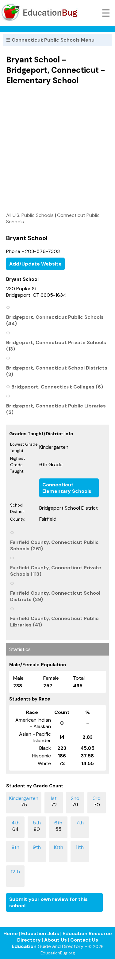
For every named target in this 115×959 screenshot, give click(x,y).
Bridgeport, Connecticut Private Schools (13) (56, 345)
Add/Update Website (35, 264)
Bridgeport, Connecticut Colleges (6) (57, 387)
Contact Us (84, 940)
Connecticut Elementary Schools (66, 487)
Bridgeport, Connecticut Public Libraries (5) (56, 409)
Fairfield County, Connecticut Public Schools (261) (54, 545)
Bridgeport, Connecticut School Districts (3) (56, 371)
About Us (55, 940)
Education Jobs (40, 933)
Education (24, 946)
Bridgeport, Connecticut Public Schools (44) (55, 320)
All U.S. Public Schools (30, 215)
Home (10, 933)
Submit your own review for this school (48, 902)
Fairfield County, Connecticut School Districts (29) (55, 596)
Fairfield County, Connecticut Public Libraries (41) (54, 621)
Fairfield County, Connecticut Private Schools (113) (55, 570)
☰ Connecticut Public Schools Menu (50, 40)
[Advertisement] (57, 148)
